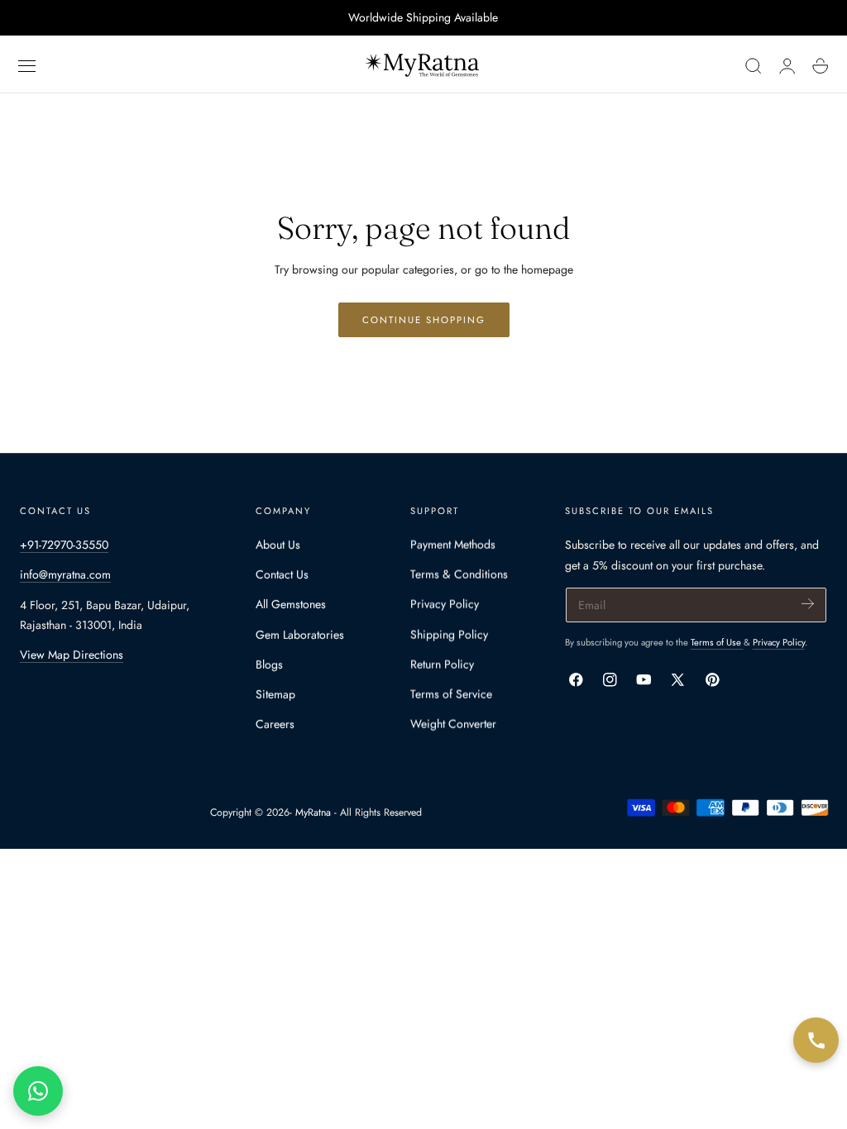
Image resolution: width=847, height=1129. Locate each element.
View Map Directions (71, 654)
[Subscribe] (807, 604)
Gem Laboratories (300, 634)
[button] (27, 66)
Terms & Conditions (459, 574)
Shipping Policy (449, 634)
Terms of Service (451, 694)
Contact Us (282, 574)
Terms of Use (717, 642)
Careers (275, 725)
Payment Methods (452, 544)
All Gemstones (291, 605)
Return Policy (442, 664)
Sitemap (275, 694)
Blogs (269, 664)
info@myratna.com (65, 574)
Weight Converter (453, 725)
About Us (278, 544)
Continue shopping (424, 319)
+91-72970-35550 (64, 544)
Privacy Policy (444, 605)
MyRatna (313, 812)
